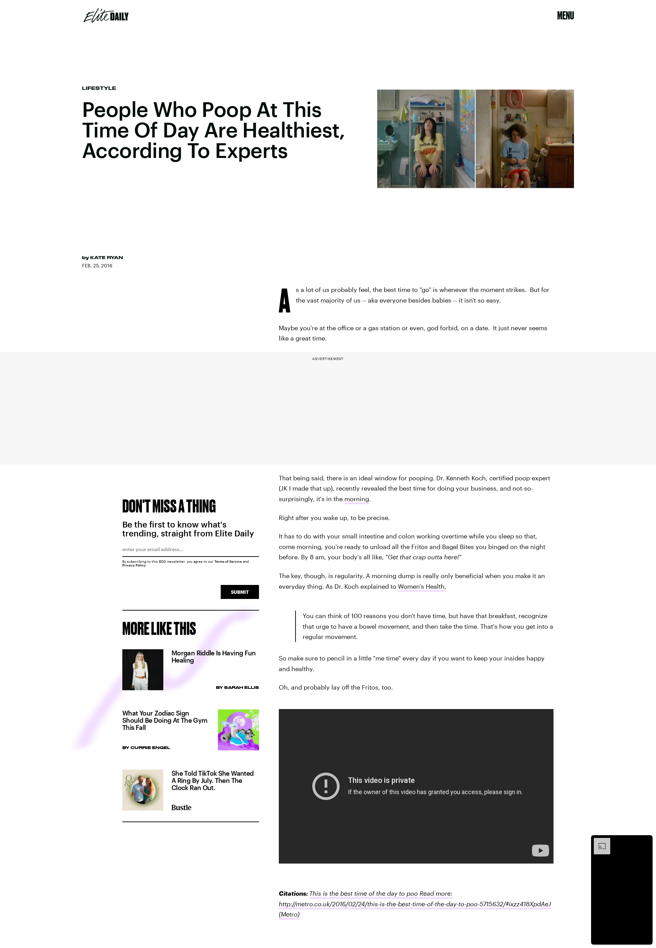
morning (356, 499)
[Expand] (598, 841)
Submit (240, 592)
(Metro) (289, 914)
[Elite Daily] (106, 15)
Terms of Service (228, 561)
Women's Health (421, 586)
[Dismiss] (645, 841)
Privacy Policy (134, 565)
